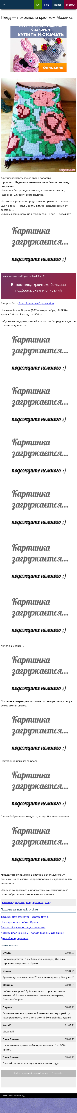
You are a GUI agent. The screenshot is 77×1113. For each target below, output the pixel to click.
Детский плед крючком (14, 938)
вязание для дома (13, 902)
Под (46, 4)
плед (48, 902)
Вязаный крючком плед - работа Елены (25, 916)
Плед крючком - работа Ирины (19, 922)
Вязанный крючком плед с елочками (23, 927)
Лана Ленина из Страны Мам (36, 303)
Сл (37, 4)
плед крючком (34, 902)
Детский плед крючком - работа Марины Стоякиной (32, 932)
